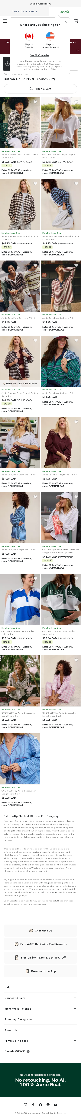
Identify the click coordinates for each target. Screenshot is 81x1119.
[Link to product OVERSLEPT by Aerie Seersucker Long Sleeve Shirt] (20, 681)
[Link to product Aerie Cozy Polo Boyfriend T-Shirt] (20, 286)
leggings (48, 882)
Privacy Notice (32, 69)
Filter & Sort (42, 88)
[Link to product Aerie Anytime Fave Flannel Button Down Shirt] (20, 122)
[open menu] (5, 21)
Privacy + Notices (16, 1040)
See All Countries (39, 55)
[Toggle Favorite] (35, 102)
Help (8, 987)
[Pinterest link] (48, 1105)
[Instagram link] (25, 1105)
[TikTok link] (32, 1105)
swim (54, 892)
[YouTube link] (55, 1105)
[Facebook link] (40, 1105)
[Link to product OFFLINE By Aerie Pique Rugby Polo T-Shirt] (61, 122)
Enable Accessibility (40, 3)
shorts (36, 892)
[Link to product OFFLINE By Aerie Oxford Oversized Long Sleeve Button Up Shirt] (61, 517)
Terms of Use (50, 69)
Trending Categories (18, 1019)
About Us (11, 1030)
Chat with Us (43, 930)
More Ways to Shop (18, 1008)
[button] (29, 40)
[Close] (65, 22)
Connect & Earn (15, 998)
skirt (44, 892)
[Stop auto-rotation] (77, 50)
